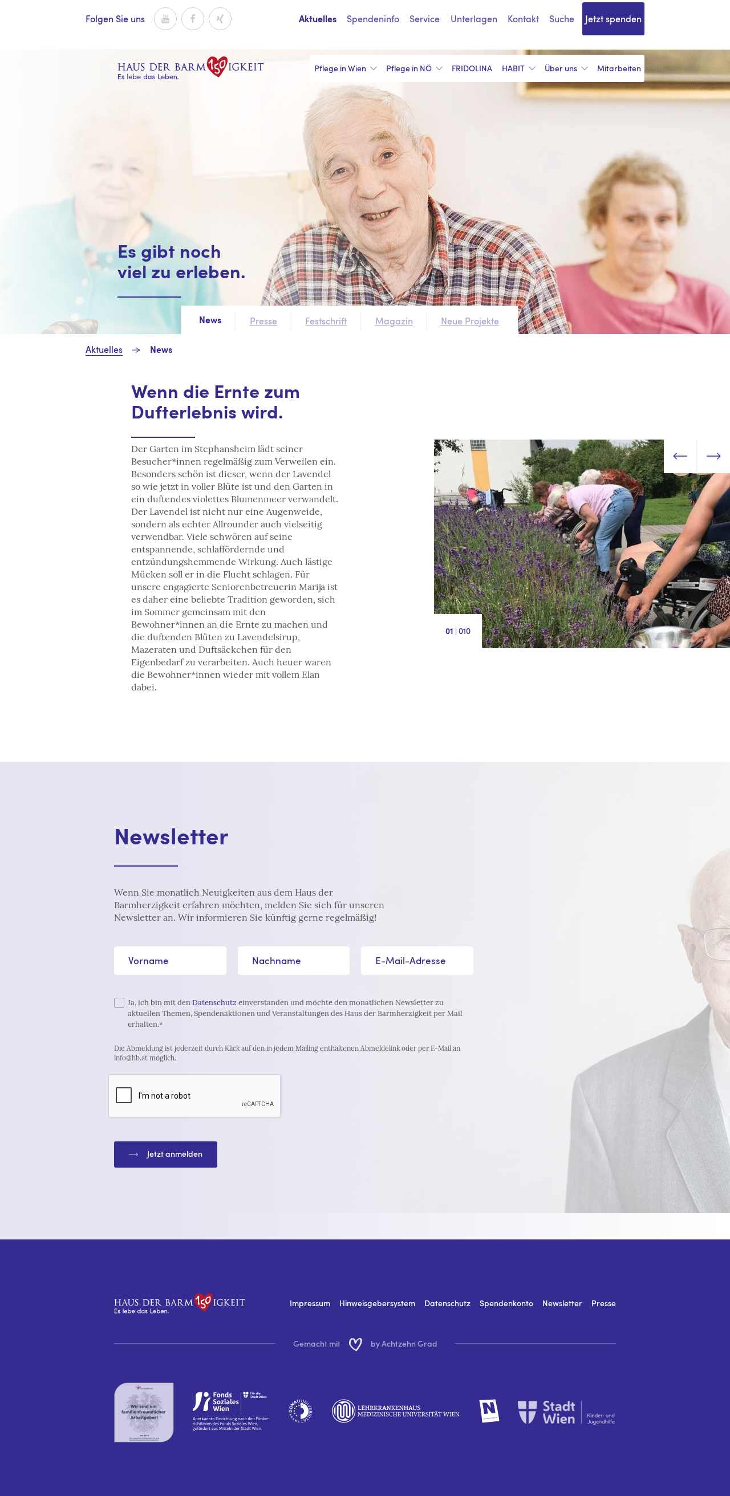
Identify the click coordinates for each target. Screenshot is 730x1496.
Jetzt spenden (613, 19)
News (161, 350)
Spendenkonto (506, 1303)
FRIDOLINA (472, 68)
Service (424, 19)
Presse (603, 1303)
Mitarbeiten (619, 68)
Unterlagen (474, 19)
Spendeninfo (373, 19)
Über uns (561, 68)
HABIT (513, 68)
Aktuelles (317, 20)
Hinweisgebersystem (377, 1303)
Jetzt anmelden (174, 1153)
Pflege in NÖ (409, 68)
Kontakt (523, 19)
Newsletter (562, 1303)
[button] (680, 456)
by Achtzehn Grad (404, 1343)
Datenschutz (214, 1002)
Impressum (310, 1303)
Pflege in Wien (340, 68)
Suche (561, 19)
